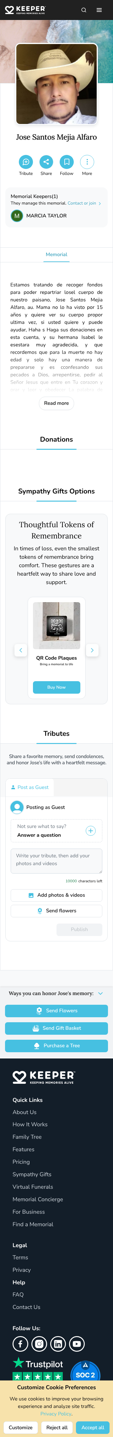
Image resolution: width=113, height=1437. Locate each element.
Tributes (56, 733)
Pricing (21, 1162)
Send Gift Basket (62, 1028)
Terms (20, 1257)
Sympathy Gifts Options (56, 491)
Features (24, 1149)
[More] (87, 162)
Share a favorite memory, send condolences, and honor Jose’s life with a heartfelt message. (56, 760)
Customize (21, 1427)
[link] (57, 648)
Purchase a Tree (62, 1045)
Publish (79, 929)
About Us (24, 1112)
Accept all (92, 1427)
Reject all (57, 1427)
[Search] (84, 9)
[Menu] (99, 9)
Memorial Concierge (38, 1199)
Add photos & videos (61, 895)
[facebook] (20, 1344)
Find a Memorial (33, 1224)
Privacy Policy (56, 1413)
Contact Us (26, 1307)
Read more (56, 403)
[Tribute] (26, 162)
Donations (56, 439)
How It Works (30, 1124)
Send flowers (61, 910)
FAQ (18, 1295)
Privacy (22, 1270)
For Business (29, 1212)
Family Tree (27, 1137)
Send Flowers (62, 1010)
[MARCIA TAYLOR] (17, 216)
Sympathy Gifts (32, 1174)
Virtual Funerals (33, 1187)
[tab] (30, 787)
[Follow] (67, 162)
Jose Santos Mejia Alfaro (56, 137)
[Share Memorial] (46, 162)
